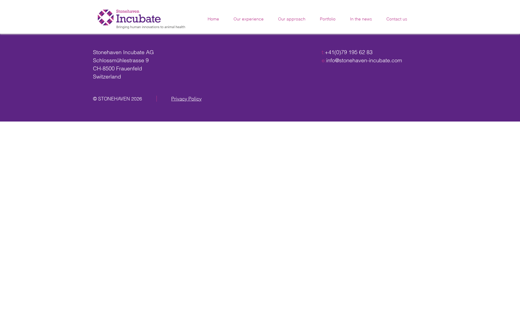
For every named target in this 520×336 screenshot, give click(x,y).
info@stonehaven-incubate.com (364, 60)
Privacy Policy (186, 99)
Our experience (249, 19)
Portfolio (328, 19)
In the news (361, 19)
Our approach (291, 19)
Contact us (396, 19)
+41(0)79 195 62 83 (349, 52)
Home (213, 19)
